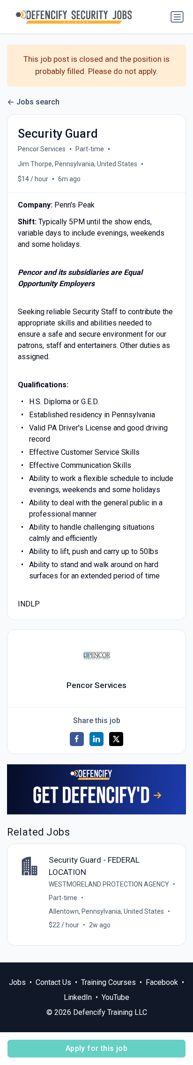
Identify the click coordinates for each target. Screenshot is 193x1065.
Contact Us (53, 982)
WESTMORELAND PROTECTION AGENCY (109, 884)
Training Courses (108, 982)
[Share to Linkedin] (96, 739)
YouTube (115, 997)
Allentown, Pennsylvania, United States (106, 911)
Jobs (17, 982)
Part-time (89, 149)
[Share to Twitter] (116, 739)
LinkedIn (78, 997)
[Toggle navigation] (177, 17)
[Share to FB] (77, 739)
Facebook (162, 982)
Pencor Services (42, 149)
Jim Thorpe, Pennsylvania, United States (77, 164)
